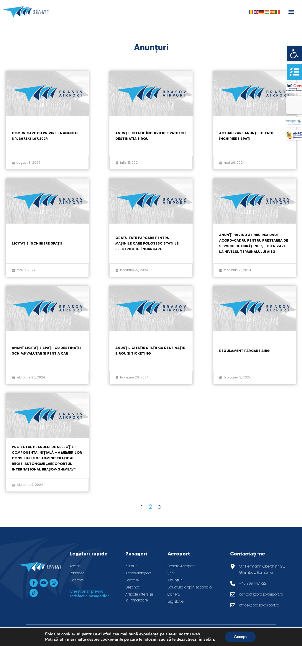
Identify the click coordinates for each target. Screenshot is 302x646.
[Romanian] (251, 11)
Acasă (75, 565)
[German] (262, 11)
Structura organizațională (190, 587)
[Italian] (277, 11)
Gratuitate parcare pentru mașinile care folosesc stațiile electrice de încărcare (147, 243)
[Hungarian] (267, 11)
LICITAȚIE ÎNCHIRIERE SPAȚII (37, 243)
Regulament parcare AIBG (244, 351)
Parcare (132, 580)
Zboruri (131, 565)
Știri (171, 573)
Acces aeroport (138, 573)
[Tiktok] (33, 593)
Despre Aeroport (181, 565)
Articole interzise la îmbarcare (139, 597)
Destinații (133, 587)
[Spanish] (272, 11)
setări (208, 639)
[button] (294, 53)
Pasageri (77, 573)
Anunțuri (175, 580)
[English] (256, 11)
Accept (240, 637)
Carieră (174, 594)
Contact (76, 580)
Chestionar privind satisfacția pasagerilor (89, 594)
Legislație (175, 601)
